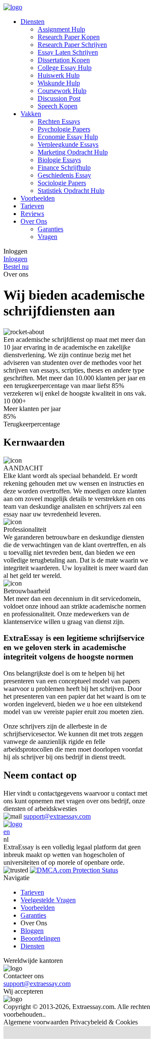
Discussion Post (59, 98)
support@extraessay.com (57, 816)
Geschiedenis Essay (64, 175)
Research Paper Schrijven (72, 44)
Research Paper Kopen (69, 37)
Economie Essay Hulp (68, 136)
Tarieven (32, 206)
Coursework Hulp (62, 90)
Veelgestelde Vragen (48, 900)
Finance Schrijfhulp (64, 167)
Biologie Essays (59, 159)
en (6, 831)
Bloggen (32, 930)
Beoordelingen (40, 938)
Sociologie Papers (62, 183)
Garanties (50, 229)
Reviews (32, 213)
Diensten (32, 21)
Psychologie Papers (64, 129)
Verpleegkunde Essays (68, 144)
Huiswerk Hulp (59, 75)
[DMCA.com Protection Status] (74, 870)
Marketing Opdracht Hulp (73, 152)
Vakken (31, 113)
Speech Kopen (57, 106)
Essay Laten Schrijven (68, 52)
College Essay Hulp (65, 67)
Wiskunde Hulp (59, 83)
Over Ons (34, 221)
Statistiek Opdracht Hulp (71, 190)
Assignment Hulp (61, 29)
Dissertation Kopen (64, 60)
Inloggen (15, 258)
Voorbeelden (38, 198)
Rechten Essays (59, 121)
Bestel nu (16, 266)
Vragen (47, 236)
